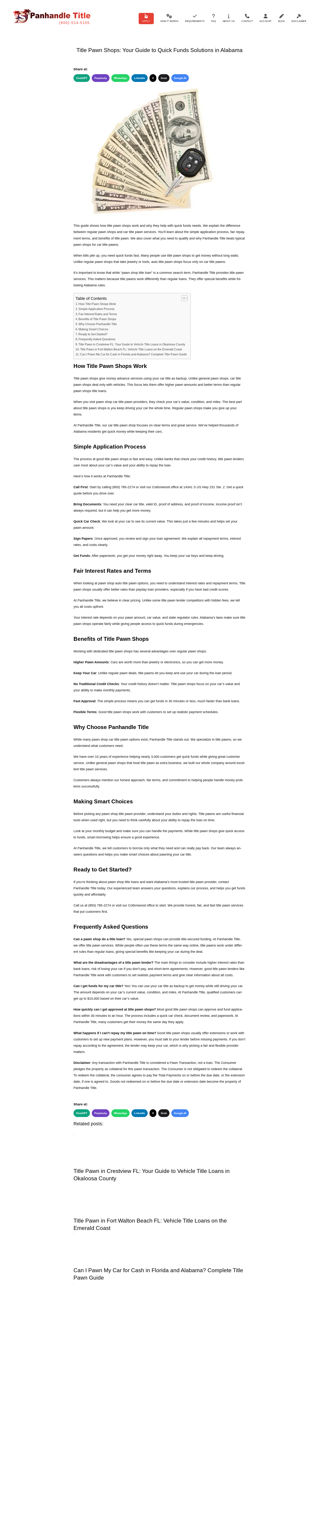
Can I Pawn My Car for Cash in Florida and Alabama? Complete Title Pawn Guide (133, 354)
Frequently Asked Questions (96, 339)
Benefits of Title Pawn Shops (97, 319)
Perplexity (100, 78)
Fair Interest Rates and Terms (97, 314)
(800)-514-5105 (74, 23)
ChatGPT (81, 78)
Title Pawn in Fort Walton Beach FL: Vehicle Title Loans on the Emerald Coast (131, 349)
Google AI (180, 78)
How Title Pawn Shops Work (97, 304)
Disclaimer (298, 21)
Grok (164, 78)
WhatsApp (120, 78)
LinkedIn (139, 78)
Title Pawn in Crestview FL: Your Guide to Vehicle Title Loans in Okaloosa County (131, 344)
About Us (229, 21)
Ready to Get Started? (92, 334)
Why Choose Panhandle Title (97, 324)
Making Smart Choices (93, 329)
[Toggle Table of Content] (183, 298)
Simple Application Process (96, 309)
